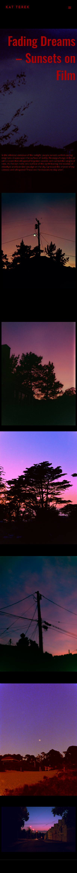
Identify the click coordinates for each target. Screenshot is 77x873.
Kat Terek (18, 7)
